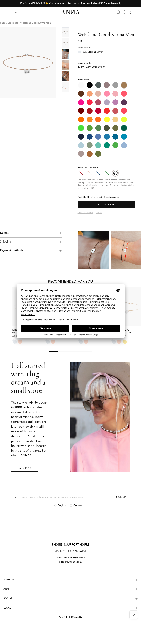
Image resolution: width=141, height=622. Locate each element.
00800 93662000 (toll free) (71, 558)
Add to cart (106, 205)
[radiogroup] (106, 119)
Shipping (5, 241)
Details (4, 233)
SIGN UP (121, 497)
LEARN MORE (24, 468)
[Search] (16, 12)
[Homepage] (70, 12)
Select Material (85, 48)
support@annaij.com (70, 562)
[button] (106, 63)
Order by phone (85, 213)
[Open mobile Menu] (10, 12)
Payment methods (11, 250)
